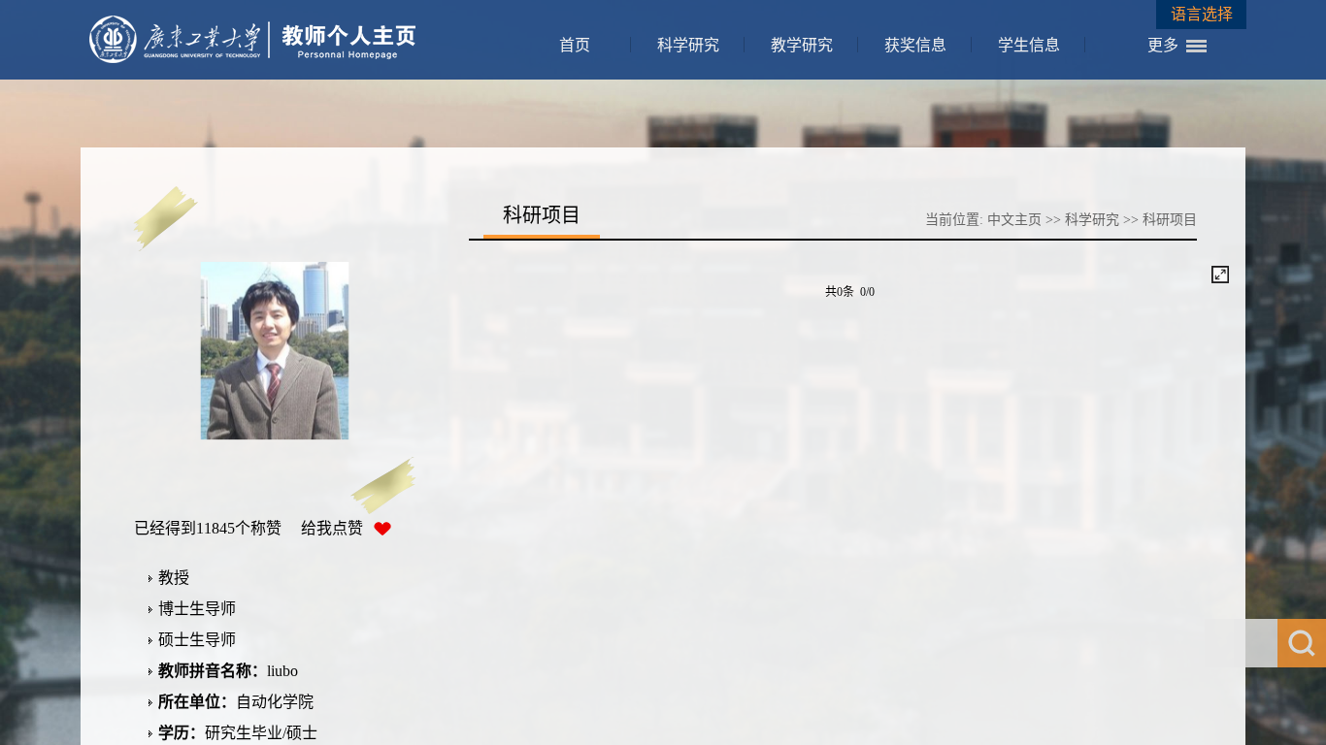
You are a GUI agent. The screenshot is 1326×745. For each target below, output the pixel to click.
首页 (574, 45)
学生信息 (1029, 45)
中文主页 (1014, 219)
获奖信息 (915, 45)
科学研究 (688, 45)
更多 (1162, 45)
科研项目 (1170, 219)
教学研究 (802, 45)
